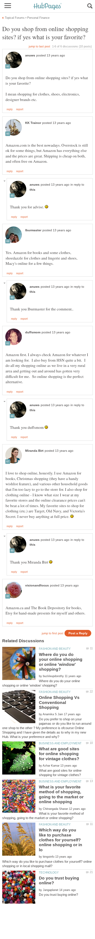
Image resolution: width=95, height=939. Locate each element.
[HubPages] (47, 6)
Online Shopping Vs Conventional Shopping (59, 702)
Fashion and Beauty (55, 648)
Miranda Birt (34, 450)
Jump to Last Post (39, 46)
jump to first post (52, 633)
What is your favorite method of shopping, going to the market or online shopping (61, 794)
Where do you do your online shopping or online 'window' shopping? (60, 662)
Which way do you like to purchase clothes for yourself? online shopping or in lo (60, 840)
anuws (30, 55)
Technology (49, 872)
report (19, 109)
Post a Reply (77, 633)
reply (10, 109)
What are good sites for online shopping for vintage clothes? (59, 754)
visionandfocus (37, 585)
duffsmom (32, 332)
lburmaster (33, 230)
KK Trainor (33, 123)
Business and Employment (60, 743)
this (32, 189)
